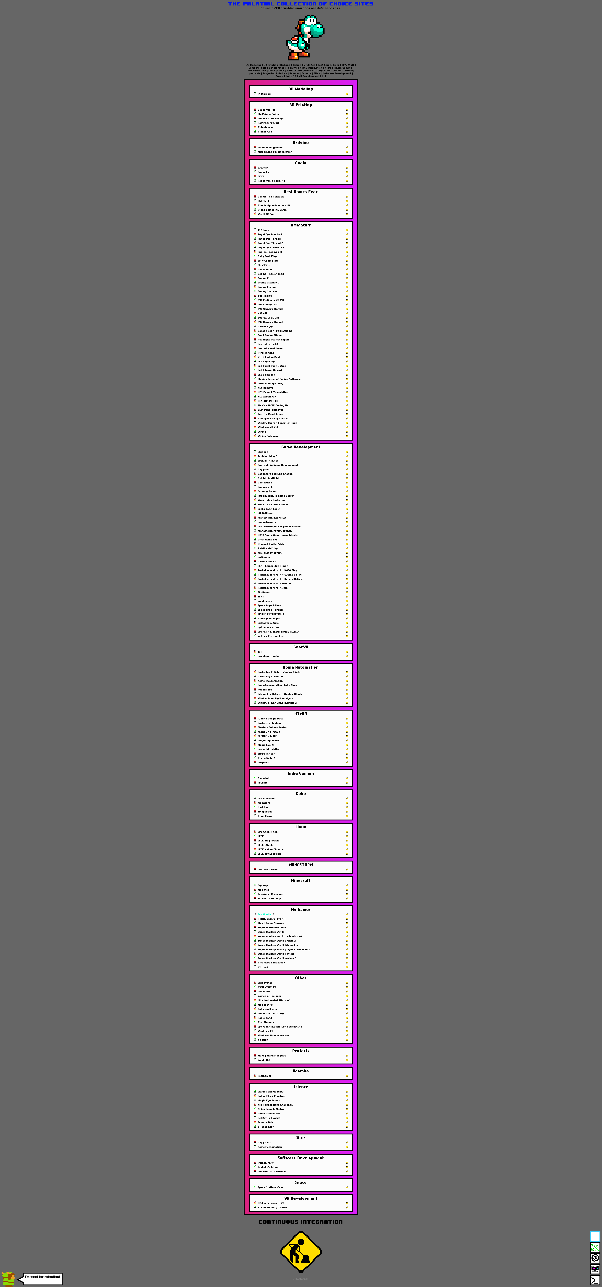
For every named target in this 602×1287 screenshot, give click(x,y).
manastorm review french (275, 531)
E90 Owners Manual (270, 309)
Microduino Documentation (275, 152)
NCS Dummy (265, 388)
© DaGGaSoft (301, 1279)
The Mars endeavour (271, 962)
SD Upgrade (265, 811)
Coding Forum (267, 287)
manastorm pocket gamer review (279, 526)
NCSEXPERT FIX (268, 401)
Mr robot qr (265, 1005)
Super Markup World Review (276, 954)
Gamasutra (265, 482)
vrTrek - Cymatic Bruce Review (278, 632)
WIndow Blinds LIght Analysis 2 (277, 703)
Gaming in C (265, 487)
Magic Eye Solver (269, 1100)
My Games (325, 70)
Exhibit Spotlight (268, 478)
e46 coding (265, 296)
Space (280, 76)
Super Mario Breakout (272, 927)
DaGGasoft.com (63, 1280)
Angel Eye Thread (269, 239)
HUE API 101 (265, 689)
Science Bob (265, 1122)
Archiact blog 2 (267, 456)
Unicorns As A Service (272, 1171)
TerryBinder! (266, 758)
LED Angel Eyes (267, 361)
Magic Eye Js (266, 745)
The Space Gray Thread (273, 418)
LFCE (261, 836)
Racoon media (267, 561)
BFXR (261, 176)
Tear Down (265, 816)
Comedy (254, 68)
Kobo (272, 70)
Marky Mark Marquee (272, 1055)
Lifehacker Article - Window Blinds (280, 694)
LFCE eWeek (265, 845)
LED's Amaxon (266, 375)
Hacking (263, 807)
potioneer (264, 557)
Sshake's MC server (270, 894)
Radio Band (265, 1018)
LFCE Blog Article (269, 840)
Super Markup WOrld (271, 932)
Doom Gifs (264, 991)
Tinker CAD (265, 131)
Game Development (273, 68)
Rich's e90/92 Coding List (274, 405)
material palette (268, 749)
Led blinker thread (270, 370)
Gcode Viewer (267, 110)
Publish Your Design (271, 118)
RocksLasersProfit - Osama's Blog (280, 574)
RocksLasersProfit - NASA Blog (277, 570)
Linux (281, 70)
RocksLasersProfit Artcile (274, 583)
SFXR (261, 596)
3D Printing (271, 65)
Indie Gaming (344, 68)
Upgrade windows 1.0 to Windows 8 (280, 1026)
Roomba (295, 73)
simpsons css (266, 753)
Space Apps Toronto (271, 610)
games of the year (270, 996)
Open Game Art (267, 539)
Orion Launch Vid (269, 1113)
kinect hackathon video (273, 504)
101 (260, 652)
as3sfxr (263, 167)
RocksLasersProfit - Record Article (280, 579)
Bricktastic (265, 914)
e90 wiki (263, 313)
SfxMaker (264, 592)
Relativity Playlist (269, 1118)
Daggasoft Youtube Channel (275, 474)
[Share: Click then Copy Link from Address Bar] (347, 94)
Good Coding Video (270, 335)
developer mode (268, 656)
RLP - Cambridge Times (273, 566)
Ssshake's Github (268, 1167)
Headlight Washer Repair (274, 339)
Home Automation (311, 68)
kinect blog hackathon (272, 500)
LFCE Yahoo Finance (271, 849)
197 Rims (263, 230)
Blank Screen (266, 798)
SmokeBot (264, 1060)
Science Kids (266, 1127)
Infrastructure (257, 70)
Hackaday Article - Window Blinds (279, 672)
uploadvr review (268, 627)
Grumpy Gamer (267, 491)
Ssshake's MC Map (269, 898)
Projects (268, 73)
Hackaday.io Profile (270, 676)
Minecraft (311, 70)
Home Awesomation (270, 681)
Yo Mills (263, 1040)
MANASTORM (294, 70)
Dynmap (263, 885)
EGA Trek (264, 201)
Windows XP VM (268, 427)
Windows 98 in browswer (274, 1035)
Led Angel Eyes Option (272, 366)
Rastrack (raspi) (268, 123)
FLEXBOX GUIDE (267, 736)
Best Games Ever (328, 65)
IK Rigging (264, 94)
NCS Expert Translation (273, 392)
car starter (265, 269)
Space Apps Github (269, 605)
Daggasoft (264, 469)
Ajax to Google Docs (270, 718)
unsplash (263, 762)
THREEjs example (269, 618)
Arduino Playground (270, 147)
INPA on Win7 (266, 353)
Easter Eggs (265, 326)
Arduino (285, 65)
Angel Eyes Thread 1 (271, 247)
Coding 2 (263, 278)
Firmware (264, 803)
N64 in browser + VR (271, 1203)
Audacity (263, 172)
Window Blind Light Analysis (275, 698)
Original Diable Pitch (271, 544)
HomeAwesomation (270, 1147)
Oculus (339, 70)
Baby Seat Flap (267, 256)
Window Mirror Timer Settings (277, 423)
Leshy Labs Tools (269, 509)
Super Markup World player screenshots (284, 949)
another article (268, 869)
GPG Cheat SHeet (268, 832)
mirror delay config (270, 383)
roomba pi (264, 1076)
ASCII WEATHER (267, 987)
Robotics (281, 73)
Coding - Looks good (271, 274)
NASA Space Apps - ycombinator (278, 535)
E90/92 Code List (268, 318)
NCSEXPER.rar (267, 396)
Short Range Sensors (271, 923)
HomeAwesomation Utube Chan (277, 685)
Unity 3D (291, 76)
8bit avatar (265, 983)
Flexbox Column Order (272, 727)
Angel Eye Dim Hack (270, 234)
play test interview (270, 553)
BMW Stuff (348, 65)
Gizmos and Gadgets (271, 1091)
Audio (296, 65)
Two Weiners (266, 1022)
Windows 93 (265, 1031)
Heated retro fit (268, 344)
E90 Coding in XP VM (271, 300)
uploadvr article (268, 623)
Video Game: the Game (272, 210)
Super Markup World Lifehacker (278, 945)
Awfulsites (308, 65)
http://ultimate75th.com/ (274, 1000)
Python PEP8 (266, 1163)
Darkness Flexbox (269, 723)
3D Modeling (254, 65)
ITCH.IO (262, 782)
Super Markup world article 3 (277, 940)
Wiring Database (268, 436)
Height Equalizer (268, 740)
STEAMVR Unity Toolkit (272, 1207)
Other (349, 70)
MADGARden (265, 513)
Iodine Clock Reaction (271, 1096)
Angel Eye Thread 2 (270, 243)
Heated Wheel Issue (270, 348)
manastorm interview (272, 517)
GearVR (292, 68)
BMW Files (264, 265)
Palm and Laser (268, 1009)
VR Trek (263, 967)
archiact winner (268, 460)
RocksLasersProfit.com (273, 588)
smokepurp (265, 601)
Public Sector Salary (271, 1013)
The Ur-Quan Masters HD (274, 205)
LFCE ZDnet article (269, 854)
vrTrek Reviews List (271, 636)
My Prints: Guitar (269, 114)
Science (306, 73)
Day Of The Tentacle (271, 196)
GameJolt (264, 778)
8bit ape (263, 452)
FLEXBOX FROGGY (269, 732)
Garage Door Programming (275, 331)
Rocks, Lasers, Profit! (271, 919)
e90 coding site (267, 304)
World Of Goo (266, 214)
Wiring (262, 432)
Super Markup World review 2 (277, 958)
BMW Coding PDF (268, 260)
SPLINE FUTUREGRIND (271, 614)
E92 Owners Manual (270, 322)
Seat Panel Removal (270, 410)
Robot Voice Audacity (271, 181)
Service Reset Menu (270, 414)
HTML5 (329, 68)
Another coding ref (270, 252)
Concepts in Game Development (278, 465)
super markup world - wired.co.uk (280, 936)
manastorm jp (267, 522)
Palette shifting (268, 548)
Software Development (337, 73)
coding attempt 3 (269, 282)
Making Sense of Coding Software (279, 379)
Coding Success (267, 291)
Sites (317, 73)
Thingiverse (266, 127)
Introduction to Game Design (276, 496)
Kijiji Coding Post (269, 357)
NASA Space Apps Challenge (275, 1105)
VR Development (309, 76)
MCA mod (263, 890)
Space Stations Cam (270, 1187)
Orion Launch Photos (271, 1109)
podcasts (255, 73)
